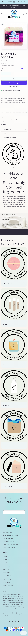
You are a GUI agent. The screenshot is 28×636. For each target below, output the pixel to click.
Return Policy (6, 582)
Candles (5, 365)
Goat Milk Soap (7, 446)
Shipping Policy (7, 579)
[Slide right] (17, 167)
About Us (5, 562)
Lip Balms (5, 324)
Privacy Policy (6, 572)
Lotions (5, 405)
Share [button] (4, 124)
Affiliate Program (7, 566)
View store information (9, 94)
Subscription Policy (8, 585)
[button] (1, 14)
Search (5, 556)
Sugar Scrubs (6, 486)
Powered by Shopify (18, 632)
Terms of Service (7, 576)
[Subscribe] (23, 512)
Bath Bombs (6, 284)
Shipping (3, 65)
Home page (6, 559)
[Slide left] (10, 167)
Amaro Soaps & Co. (11, 632)
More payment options (14, 86)
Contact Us (6, 569)
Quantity (3, 70)
